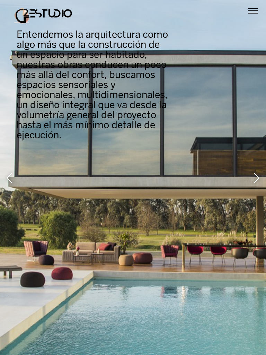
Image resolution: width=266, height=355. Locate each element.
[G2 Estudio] (43, 17)
